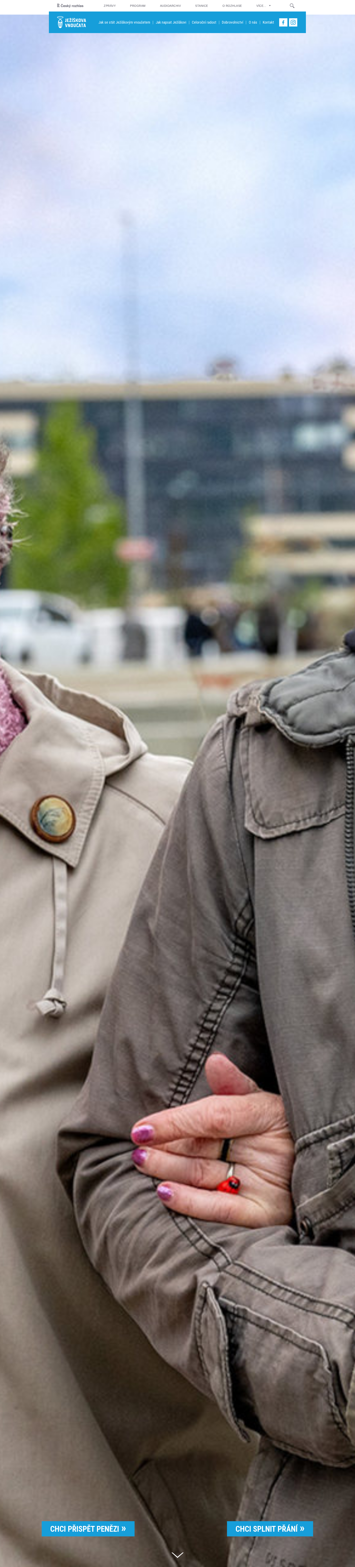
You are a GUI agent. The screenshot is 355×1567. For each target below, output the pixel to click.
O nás (253, 22)
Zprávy (110, 5)
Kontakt (268, 22)
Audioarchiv (170, 5)
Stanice (201, 5)
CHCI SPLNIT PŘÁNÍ (266, 1529)
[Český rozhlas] (70, 6)
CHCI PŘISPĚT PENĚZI (84, 1529)
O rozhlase (232, 5)
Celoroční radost (204, 22)
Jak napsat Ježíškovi (171, 22)
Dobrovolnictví (232, 22)
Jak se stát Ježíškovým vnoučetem (124, 22)
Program (137, 5)
